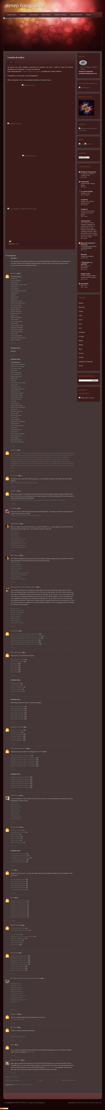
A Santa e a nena (85, 193)
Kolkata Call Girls (16, 566)
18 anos (88, 15)
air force (45, 459)
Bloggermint (42, 1102)
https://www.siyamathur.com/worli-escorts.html (24, 642)
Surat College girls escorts (18, 547)
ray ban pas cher (30, 453)
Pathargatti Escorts (16, 989)
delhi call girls (15, 944)
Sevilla (81, 366)
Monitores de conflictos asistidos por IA (87, 202)
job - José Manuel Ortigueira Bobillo (89, 68)
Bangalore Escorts (17, 727)
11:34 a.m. (13, 1040)
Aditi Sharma (15, 523)
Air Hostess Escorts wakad (18, 854)
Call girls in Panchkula (17, 1019)
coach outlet (33, 463)
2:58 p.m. (13, 743)
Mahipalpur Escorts (16, 940)
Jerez (80, 328)
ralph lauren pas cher (51, 453)
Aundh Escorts (15, 809)
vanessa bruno (40, 453)
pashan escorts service (17, 661)
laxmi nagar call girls (17, 842)
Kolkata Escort (15, 571)
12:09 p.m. (13, 550)
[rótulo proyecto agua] (86, 115)
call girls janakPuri (16, 689)
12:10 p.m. (13, 582)
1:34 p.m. (13, 694)
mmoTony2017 (16, 1060)
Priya (12, 897)
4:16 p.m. (13, 865)
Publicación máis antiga (68, 1080)
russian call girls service (18, 966)
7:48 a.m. (13, 973)
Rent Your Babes (16, 652)
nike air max (43, 455)
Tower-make (32, 515)
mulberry (59, 459)
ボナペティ (84, 285)
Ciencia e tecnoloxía (76, 15)
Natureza (22, 15)
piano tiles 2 (20, 483)
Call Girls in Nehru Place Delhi (20, 930)
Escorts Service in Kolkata (18, 575)
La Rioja (81, 336)
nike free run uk (22, 459)
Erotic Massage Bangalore (18, 879)
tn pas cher (22, 453)
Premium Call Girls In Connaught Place (22, 936)
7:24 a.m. (13, 519)
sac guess (23, 457)
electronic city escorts (17, 730)
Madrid (81, 340)
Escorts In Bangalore (17, 734)
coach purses (55, 457)
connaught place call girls (18, 832)
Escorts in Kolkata (16, 564)
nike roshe (41, 465)
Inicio (40, 1080)
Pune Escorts (15, 795)
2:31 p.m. (13, 354)
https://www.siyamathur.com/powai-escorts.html (25, 634)
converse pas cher (16, 463)
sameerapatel (15, 827)
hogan (46, 465)
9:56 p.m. (13, 269)
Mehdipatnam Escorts (17, 991)
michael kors (14, 453)
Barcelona (81, 307)
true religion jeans (32, 457)
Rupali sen (14, 1014)
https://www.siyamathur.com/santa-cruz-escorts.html (26, 636)
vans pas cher (27, 455)
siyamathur (14, 631)
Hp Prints (14, 1027)
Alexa (12, 1045)
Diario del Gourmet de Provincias (88, 243)
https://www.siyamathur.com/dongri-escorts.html (25, 644)
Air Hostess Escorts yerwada (19, 856)
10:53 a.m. (13, 1009)
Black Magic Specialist (17, 706)
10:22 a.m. (13, 343)
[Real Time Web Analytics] (4, 1109)
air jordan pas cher (52, 455)
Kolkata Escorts (15, 562)
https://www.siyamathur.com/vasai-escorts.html (24, 640)
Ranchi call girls (15, 621)
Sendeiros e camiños (60, 15)
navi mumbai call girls (17, 623)
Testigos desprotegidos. (87, 256)
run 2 (26, 483)
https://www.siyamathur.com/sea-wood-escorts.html (26, 638)
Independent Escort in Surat (19, 539)
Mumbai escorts (15, 608)
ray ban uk (17, 457)
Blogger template (33, 1102)
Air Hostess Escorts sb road (19, 860)
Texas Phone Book (79, 1102)
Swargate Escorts (16, 811)
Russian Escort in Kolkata (18, 579)
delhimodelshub (16, 925)
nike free (46, 463)
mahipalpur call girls (17, 830)
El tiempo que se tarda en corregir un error (88, 174)
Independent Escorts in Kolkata (20, 573)
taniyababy (14, 953)
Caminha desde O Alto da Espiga (88, 184)
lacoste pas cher (32, 459)
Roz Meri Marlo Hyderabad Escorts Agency (25, 978)
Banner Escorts (15, 815)
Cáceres (81, 311)
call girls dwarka (15, 683)
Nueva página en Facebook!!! (85, 266)
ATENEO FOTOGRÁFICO (24, 5)
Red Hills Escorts (16, 985)
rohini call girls (15, 840)
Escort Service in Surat (17, 541)
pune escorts (14, 664)
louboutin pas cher (22, 461)
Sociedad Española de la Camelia (31, 71)
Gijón (80, 324)
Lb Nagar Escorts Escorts (18, 996)
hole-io (39, 515)
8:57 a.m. (13, 791)
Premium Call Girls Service (19, 901)
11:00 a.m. (13, 920)
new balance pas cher (55, 465)
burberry (48, 457)
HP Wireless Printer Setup (18, 1036)
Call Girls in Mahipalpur (18, 938)
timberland (14, 459)
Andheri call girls (16, 616)
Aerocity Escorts (15, 934)
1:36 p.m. (13, 769)
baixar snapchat (43, 500)
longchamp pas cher (23, 465)
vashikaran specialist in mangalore (21, 756)
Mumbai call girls (16, 614)
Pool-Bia (20, 515)
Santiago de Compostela (86, 361)
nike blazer (35, 455)
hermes (63, 463)
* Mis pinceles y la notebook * (86, 263)
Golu (12, 870)
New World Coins (49, 1067)
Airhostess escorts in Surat (18, 543)
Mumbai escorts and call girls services (23, 587)
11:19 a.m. (13, 893)
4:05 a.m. (13, 471)
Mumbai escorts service (17, 612)
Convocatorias (33, 15)
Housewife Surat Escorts (18, 545)
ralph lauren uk (18, 455)
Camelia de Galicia (15, 57)
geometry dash (15, 500)
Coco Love (14, 475)
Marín (80, 349)
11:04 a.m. (13, 486)
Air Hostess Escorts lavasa (18, 862)
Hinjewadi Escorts (16, 807)
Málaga (81, 345)
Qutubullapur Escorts (17, 987)
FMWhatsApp (30, 1052)
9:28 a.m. (13, 503)
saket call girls (15, 834)
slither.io (13, 483)
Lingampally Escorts (17, 998)
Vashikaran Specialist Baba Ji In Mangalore (23, 758)
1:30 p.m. (13, 1055)
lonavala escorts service (17, 659)
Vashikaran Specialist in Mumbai (20, 777)
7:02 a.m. (13, 1073)
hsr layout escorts (16, 732)
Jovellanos (82, 332)
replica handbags (66, 465)
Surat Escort (14, 531)
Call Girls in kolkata (17, 569)
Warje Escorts (15, 813)
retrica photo (24, 500)
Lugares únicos (11, 15)
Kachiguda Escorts (16, 983)
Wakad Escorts (15, 804)
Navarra (81, 353)
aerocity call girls (16, 836)
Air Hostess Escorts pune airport (20, 858)
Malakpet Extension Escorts (19, 1000)
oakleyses (14, 450)
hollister (40, 459)
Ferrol (80, 320)
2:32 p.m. (13, 445)
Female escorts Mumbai (18, 610)
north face (61, 453)
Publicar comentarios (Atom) (22, 1084)
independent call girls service (19, 956)
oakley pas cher (44, 461)
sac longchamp (64, 457)
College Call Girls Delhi (18, 928)
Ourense (81, 357)
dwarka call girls (15, 838)
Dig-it (25, 515)
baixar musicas (33, 500)
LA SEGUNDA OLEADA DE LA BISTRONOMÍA (88, 247)
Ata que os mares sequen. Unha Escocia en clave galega (88, 212)
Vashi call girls (15, 619)
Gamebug (14, 508)
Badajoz (81, 303)
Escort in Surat (15, 533)
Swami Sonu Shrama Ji (18, 748)
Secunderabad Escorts (17, 994)
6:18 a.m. (13, 626)
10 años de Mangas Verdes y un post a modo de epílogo (89, 276)
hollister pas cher (66, 461)
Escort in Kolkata (16, 577)
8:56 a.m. (13, 846)
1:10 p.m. (13, 675)
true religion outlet (54, 461)
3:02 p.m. (13, 722)
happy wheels (33, 483)
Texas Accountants (89, 1102)
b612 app (62, 500)
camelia (17, 244)
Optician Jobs (98, 1102)
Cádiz (80, 315)
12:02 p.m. (13, 822)
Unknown (14, 273)
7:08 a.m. (13, 647)
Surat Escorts (14, 802)
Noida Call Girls (15, 942)
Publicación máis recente (12, 1080)
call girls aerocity (16, 685)
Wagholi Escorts (15, 819)
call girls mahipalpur (17, 691)
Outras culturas (46, 15)
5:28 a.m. (13, 1022)
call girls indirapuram (17, 687)
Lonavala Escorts (16, 817)
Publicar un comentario (12, 1077)
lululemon (14, 465)
